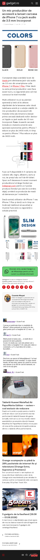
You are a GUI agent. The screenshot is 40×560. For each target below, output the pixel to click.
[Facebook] (4, 287)
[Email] (30, 287)
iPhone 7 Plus (6, 283)
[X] (12, 287)
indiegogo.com (9, 186)
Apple (5, 80)
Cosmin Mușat (8, 24)
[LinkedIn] (26, 287)
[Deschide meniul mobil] (37, 3)
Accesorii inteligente (15, 279)
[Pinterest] (17, 287)
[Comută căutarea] (32, 3)
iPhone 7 (6, 86)
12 (24, 24)
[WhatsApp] (8, 287)
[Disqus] (20, 345)
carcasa (25, 281)
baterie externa (17, 281)
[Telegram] (21, 287)
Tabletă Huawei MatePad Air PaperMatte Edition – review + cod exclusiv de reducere (18, 405)
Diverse (25, 279)
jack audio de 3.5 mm (17, 283)
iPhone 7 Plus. (19, 86)
